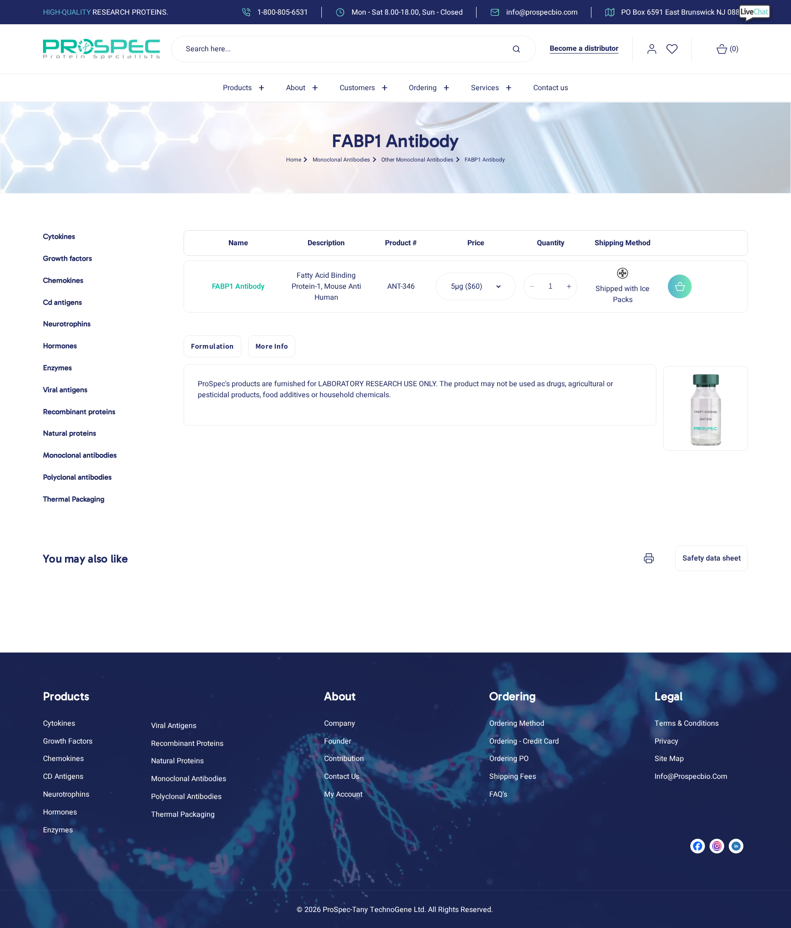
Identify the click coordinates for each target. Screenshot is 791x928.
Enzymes (58, 830)
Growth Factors (67, 741)
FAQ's (498, 794)
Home (293, 160)
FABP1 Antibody (485, 160)
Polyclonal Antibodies (186, 796)
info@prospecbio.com (691, 776)
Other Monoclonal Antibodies (417, 160)
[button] (245, 88)
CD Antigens (63, 776)
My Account (343, 794)
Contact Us (341, 776)
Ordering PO (509, 758)
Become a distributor (584, 48)
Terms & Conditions (687, 723)
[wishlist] (672, 49)
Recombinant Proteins (187, 743)
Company (339, 723)
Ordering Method (516, 723)
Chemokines (63, 758)
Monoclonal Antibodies (341, 160)
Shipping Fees (512, 776)
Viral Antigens (173, 725)
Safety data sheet (712, 558)
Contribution (344, 758)
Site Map (669, 758)
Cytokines (59, 723)
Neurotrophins (66, 794)
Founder (337, 741)
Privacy (666, 741)
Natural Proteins (177, 760)
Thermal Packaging (183, 814)
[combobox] (354, 49)
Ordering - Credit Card (524, 741)
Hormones (60, 812)
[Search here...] (516, 49)
